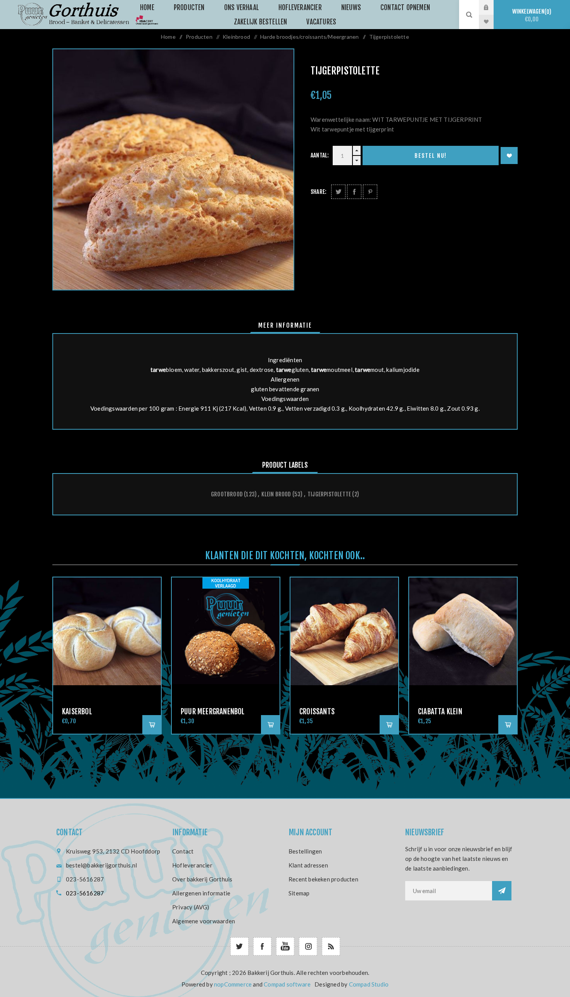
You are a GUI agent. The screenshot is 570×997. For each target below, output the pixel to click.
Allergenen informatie (201, 893)
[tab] (285, 325)
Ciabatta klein (440, 711)
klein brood (276, 494)
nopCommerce (233, 984)
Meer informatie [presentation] (285, 325)
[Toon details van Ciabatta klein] (463, 631)
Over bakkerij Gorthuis (202, 879)
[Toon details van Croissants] (344, 631)
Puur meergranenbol (213, 711)
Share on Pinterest (370, 192)
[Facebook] (262, 946)
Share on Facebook (354, 192)
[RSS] (331, 946)
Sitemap (298, 893)
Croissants (317, 711)
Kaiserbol (77, 711)
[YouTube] (285, 946)
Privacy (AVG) (190, 907)
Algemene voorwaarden (203, 921)
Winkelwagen (530, 15)
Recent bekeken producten (323, 879)
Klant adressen (308, 865)
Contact (182, 851)
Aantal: (320, 155)
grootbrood (227, 494)
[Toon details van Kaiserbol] (107, 631)
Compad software (287, 984)
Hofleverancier (192, 865)
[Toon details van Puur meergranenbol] (226, 631)
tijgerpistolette (329, 494)
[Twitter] (239, 946)
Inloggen (492, 7)
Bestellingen (305, 851)
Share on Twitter (338, 192)
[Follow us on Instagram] (308, 946)
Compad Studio (369, 984)
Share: (318, 191)
